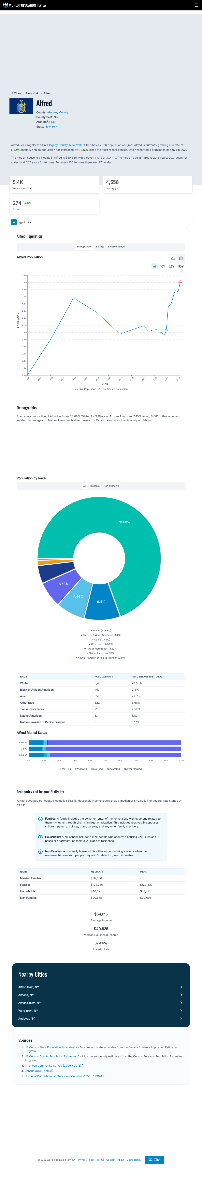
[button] (196, 5)
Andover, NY (26, 1018)
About (121, 1159)
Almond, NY (26, 995)
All (154, 266)
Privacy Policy (86, 1159)
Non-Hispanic (111, 485)
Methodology (133, 1159)
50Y (181, 266)
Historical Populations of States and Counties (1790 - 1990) (63, 1076)
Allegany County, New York (64, 145)
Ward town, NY (28, 1010)
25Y (171, 266)
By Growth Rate (116, 246)
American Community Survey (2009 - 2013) (53, 1065)
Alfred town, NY (28, 987)
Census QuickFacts (37, 1070)
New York (32, 93)
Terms (100, 1159)
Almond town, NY (29, 1002)
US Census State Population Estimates (49, 1047)
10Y (162, 266)
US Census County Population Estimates (50, 1056)
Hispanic (95, 485)
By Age (100, 246)
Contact (110, 1159)
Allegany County (57, 112)
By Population (84, 246)
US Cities (15, 93)
